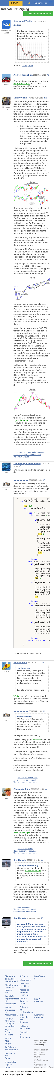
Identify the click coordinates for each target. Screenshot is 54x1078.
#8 (42, 860)
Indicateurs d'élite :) (25, 849)
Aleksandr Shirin (22, 789)
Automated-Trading (23, 21)
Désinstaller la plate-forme (10, 1064)
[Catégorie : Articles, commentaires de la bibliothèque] (5, 14)
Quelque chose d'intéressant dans (31, 452)
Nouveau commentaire (40, 13)
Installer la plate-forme (10, 1056)
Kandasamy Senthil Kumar (27, 463)
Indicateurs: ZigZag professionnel (27, 455)
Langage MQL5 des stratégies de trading (10, 1022)
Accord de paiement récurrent (24, 992)
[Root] (2, 14)
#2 (45, 98)
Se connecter (40, 3)
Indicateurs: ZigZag (21, 457)
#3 (20, 466)
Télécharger (11, 1048)
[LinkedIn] (41, 1036)
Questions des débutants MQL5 (26, 911)
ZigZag (17, 25)
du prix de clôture (22, 83)
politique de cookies (21, 1074)
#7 (46, 789)
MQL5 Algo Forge (8, 1041)
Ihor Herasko (20, 860)
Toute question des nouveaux (26, 782)
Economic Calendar (39, 1016)
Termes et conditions (24, 984)
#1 (48, 75)
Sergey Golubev (22, 98)
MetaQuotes (27, 65)
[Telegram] (41, 1031)
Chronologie (25, 980)
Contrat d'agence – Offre (24, 1001)
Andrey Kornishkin (23, 75)
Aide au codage (24, 907)
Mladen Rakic (20, 662)
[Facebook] (36, 1031)
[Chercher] (29, 3)
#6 (44, 711)
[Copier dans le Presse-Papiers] (48, 499)
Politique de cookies (25, 1027)
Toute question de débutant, (25, 780)
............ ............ (21, 480)
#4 (44, 480)
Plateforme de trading (11, 978)
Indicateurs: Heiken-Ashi (28, 778)
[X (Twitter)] (46, 1031)
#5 (43, 662)
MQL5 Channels (38, 1000)
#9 (42, 918)
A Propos (24, 976)
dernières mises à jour (11, 989)
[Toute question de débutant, (25, 851)
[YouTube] (36, 1036)
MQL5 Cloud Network (9, 1032)
